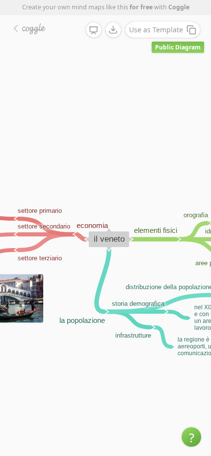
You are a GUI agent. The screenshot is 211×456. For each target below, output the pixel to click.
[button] (191, 437)
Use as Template (156, 29)
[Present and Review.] (94, 30)
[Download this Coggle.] (113, 30)
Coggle (178, 7)
